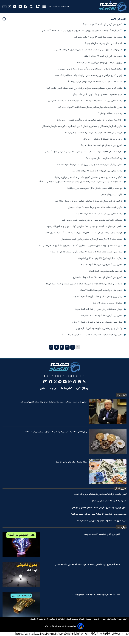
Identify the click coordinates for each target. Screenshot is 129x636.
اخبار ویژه (121, 395)
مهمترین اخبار (118, 19)
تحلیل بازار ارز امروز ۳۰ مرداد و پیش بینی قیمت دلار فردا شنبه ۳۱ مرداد (89, 165)
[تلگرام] (14, 6)
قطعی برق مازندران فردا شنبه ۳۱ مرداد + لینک (101, 145)
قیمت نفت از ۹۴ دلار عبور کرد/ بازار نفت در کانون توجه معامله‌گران (91, 239)
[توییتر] (9, 6)
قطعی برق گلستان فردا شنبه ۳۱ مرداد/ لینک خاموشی (97, 277)
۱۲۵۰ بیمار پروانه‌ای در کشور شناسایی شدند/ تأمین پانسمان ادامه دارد (89, 120)
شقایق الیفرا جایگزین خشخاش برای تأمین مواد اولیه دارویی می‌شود (90, 69)
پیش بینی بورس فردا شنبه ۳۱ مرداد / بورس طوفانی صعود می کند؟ (98, 514)
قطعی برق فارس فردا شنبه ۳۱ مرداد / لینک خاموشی (98, 37)
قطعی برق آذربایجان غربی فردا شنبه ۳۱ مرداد (101, 265)
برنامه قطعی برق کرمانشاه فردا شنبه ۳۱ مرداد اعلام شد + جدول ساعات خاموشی (85, 101)
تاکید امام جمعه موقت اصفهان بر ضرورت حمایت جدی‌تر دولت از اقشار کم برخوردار (83, 284)
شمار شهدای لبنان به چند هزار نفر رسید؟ (103, 43)
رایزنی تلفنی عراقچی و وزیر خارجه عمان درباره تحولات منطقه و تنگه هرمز (88, 75)
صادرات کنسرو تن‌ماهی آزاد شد (107, 303)
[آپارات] (79, 381)
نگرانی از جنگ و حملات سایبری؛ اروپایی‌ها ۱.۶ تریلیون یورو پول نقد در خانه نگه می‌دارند (81, 31)
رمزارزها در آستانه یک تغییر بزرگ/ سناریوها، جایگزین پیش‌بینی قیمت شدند (56, 431)
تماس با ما (67, 388)
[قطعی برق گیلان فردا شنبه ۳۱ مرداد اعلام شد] (21, 544)
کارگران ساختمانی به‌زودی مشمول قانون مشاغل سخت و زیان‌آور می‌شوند (88, 177)
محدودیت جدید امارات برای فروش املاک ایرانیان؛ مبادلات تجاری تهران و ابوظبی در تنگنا (80, 182)
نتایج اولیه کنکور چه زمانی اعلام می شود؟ (109, 500)
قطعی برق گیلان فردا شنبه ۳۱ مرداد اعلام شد (101, 316)
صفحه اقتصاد (85, 619)
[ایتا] (74, 381)
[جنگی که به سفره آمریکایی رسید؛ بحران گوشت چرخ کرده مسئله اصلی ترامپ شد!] (107, 411)
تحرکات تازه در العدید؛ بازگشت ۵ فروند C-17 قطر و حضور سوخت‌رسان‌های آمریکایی (83, 152)
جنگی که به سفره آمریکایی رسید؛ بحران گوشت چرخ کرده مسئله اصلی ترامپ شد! (84, 88)
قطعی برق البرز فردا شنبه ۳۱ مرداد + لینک (103, 56)
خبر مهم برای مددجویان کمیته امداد (105, 271)
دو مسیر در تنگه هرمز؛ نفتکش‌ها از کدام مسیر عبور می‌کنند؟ (94, 188)
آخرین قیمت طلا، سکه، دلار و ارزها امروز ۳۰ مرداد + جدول (95, 207)
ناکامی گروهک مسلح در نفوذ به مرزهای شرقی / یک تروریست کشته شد (88, 201)
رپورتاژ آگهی (82, 388)
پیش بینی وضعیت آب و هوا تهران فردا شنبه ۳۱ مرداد (97, 296)
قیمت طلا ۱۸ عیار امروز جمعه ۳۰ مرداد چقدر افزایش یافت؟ (95, 82)
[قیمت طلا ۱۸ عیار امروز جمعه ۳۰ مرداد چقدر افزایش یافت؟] (21, 604)
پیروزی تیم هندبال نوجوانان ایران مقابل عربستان (99, 63)
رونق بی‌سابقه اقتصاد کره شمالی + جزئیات (102, 139)
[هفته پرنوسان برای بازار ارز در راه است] (107, 471)
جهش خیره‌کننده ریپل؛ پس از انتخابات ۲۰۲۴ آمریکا (98, 309)
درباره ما (53, 388)
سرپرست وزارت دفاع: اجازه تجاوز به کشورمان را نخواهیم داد (101, 520)
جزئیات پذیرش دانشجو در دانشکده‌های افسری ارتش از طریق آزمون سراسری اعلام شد (81, 233)
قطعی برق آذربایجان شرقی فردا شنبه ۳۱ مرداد (101, 290)
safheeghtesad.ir (64, 376)
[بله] (70, 381)
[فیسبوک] (51, 382)
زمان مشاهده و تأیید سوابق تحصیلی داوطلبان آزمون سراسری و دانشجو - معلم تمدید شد (80, 246)
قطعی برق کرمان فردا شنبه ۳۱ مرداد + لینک (102, 24)
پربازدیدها (121, 527)
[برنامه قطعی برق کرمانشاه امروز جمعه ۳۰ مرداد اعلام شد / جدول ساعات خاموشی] (21, 574)
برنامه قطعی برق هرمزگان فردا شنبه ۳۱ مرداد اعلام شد (97, 171)
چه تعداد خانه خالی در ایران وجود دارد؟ (104, 158)
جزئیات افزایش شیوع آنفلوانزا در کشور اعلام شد (100, 258)
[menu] (44, 7)
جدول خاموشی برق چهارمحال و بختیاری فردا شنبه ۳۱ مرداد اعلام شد (90, 107)
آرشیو (42, 388)
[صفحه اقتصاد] (112, 6)
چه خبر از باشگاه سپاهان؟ (110, 114)
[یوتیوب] (4, 7)
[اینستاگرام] (20, 6)
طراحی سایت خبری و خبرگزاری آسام (60, 626)
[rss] (25, 6)
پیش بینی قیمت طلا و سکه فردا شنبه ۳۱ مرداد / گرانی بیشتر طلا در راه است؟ (86, 252)
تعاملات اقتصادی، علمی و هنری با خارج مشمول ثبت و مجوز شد (92, 220)
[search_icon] (31, 7)
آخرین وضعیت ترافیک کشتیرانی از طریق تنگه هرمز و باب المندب (92, 335)
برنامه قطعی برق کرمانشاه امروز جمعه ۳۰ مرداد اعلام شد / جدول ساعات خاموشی (87, 564)
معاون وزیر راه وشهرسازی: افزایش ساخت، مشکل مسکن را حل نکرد (98, 507)
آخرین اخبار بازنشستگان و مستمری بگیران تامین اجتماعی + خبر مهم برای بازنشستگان (82, 126)
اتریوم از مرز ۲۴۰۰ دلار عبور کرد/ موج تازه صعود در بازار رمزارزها (93, 133)
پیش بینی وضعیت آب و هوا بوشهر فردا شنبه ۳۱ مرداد (97, 322)
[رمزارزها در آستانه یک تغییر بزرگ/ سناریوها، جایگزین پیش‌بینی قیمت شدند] (107, 441)
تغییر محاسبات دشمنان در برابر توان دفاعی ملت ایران (97, 94)
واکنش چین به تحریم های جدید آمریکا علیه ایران (99, 328)
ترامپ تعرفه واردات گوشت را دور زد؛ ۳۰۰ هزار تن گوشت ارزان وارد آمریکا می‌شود (84, 226)
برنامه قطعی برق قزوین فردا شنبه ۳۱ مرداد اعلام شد (98, 214)
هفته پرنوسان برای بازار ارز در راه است (71, 461)
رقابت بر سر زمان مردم (111, 195)
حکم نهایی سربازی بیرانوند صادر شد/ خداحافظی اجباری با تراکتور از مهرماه (87, 50)
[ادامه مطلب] (4, 18)
